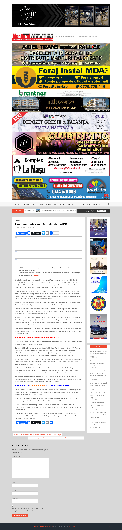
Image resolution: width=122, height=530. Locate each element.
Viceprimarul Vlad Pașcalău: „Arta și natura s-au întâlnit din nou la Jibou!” (98, 415)
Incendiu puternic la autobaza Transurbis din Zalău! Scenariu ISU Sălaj (98, 424)
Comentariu (16, 456)
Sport (78, 204)
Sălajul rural (51, 204)
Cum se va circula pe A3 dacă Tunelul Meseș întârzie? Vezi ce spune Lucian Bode (98, 385)
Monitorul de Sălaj (20, 227)
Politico (36, 275)
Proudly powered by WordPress (43, 526)
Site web (15, 498)
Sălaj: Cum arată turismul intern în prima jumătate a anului (97, 405)
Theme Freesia (72, 526)
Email (14, 490)
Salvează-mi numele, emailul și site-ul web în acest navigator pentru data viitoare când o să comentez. (28, 510)
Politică (40, 204)
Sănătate (62, 204)
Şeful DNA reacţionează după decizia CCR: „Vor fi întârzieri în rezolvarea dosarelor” (55, 438)
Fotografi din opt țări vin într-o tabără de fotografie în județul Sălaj (98, 395)
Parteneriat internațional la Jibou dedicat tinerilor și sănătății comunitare (98, 363)
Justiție (70, 204)
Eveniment (17, 204)
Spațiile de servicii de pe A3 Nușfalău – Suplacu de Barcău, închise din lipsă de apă (47, 211)
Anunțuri (86, 204)
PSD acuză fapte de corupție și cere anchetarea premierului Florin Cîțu (38, 435)
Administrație (29, 204)
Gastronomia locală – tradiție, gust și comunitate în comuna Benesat (98, 353)
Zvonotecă (97, 204)
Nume (14, 482)
